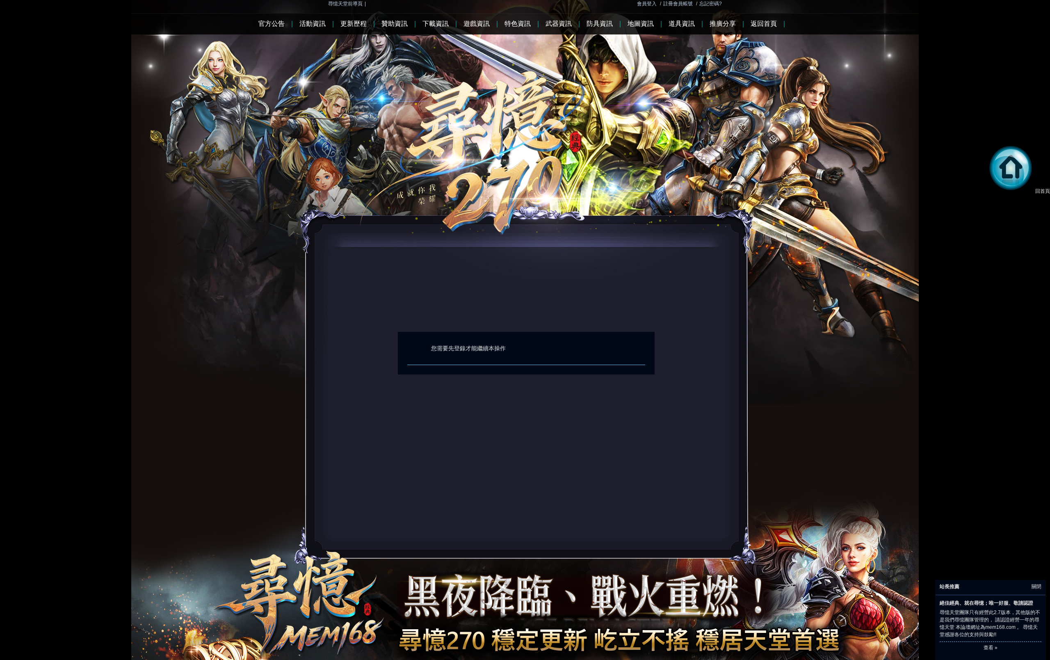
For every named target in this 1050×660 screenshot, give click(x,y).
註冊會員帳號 (678, 4)
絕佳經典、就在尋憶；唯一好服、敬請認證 (986, 603)
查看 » (991, 648)
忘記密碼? (710, 4)
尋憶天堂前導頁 (345, 4)
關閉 (1036, 586)
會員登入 (647, 4)
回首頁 (1042, 191)
